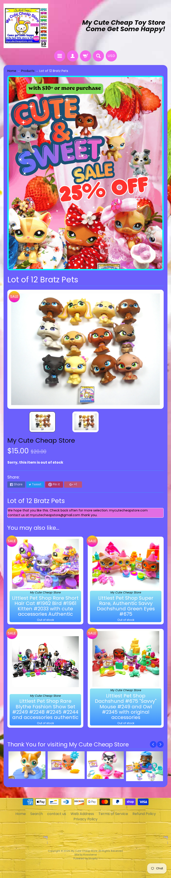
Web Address (82, 813)
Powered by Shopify (85, 858)
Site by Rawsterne (85, 854)
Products (28, 71)
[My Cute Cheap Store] (26, 26)
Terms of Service (113, 813)
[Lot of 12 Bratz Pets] (42, 421)
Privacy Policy (85, 819)
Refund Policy (144, 813)
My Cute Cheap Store (41, 440)
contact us (56, 813)
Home (11, 71)
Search (36, 813)
